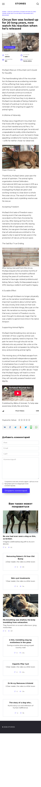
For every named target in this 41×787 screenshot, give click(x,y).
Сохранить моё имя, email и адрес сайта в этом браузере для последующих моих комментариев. (21, 483)
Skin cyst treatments (20, 578)
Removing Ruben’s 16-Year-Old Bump (20, 557)
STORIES (20, 3)
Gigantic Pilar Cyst (20, 664)
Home (4, 11)
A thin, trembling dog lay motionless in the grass (20, 641)
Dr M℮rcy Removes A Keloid (20, 683)
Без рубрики (9, 47)
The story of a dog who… (20, 703)
